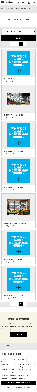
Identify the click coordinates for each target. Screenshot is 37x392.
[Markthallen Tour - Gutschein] (18, 207)
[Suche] (18, 2)
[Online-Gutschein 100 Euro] (18, 135)
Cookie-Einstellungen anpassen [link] (18, 387)
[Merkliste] (23, 2)
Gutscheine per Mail (22, 9)
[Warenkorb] (34, 2)
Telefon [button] (5, 345)
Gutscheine (9, 9)
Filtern (18, 38)
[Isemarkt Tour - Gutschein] (18, 99)
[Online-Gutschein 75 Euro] (18, 63)
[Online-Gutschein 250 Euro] (18, 279)
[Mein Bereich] (28, 2)
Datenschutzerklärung (17, 378)
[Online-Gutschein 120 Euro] (18, 171)
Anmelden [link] (18, 335)
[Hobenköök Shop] (10, 2)
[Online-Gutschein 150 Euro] (18, 243)
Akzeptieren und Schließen (18, 383)
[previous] (12, 44)
